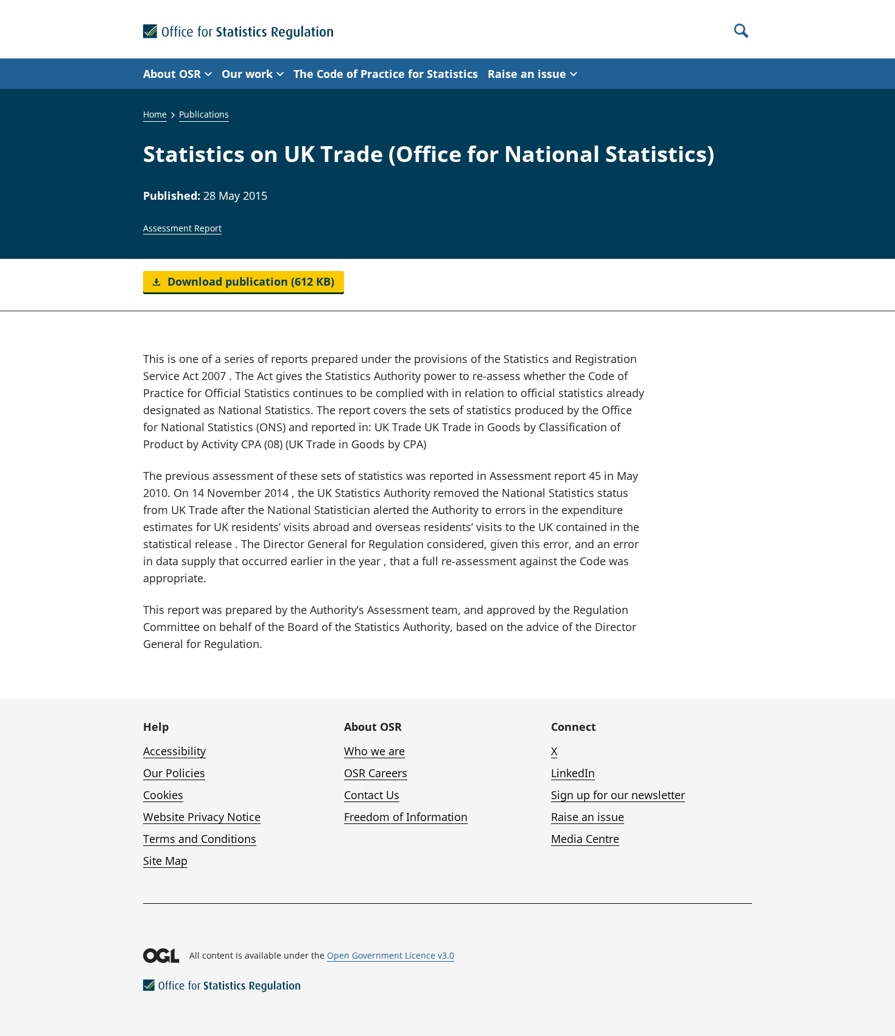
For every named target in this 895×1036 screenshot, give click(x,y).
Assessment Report (182, 228)
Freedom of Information (406, 816)
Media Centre (585, 838)
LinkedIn (573, 773)
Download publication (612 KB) (249, 281)
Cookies (163, 795)
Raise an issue (587, 816)
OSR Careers (375, 773)
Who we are (374, 751)
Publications (204, 114)
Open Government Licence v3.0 (390, 955)
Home (155, 114)
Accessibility (174, 751)
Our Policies (174, 773)
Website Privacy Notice (202, 816)
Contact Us (371, 795)
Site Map (165, 860)
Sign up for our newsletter (618, 795)
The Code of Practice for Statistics (385, 73)
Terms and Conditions (199, 838)
